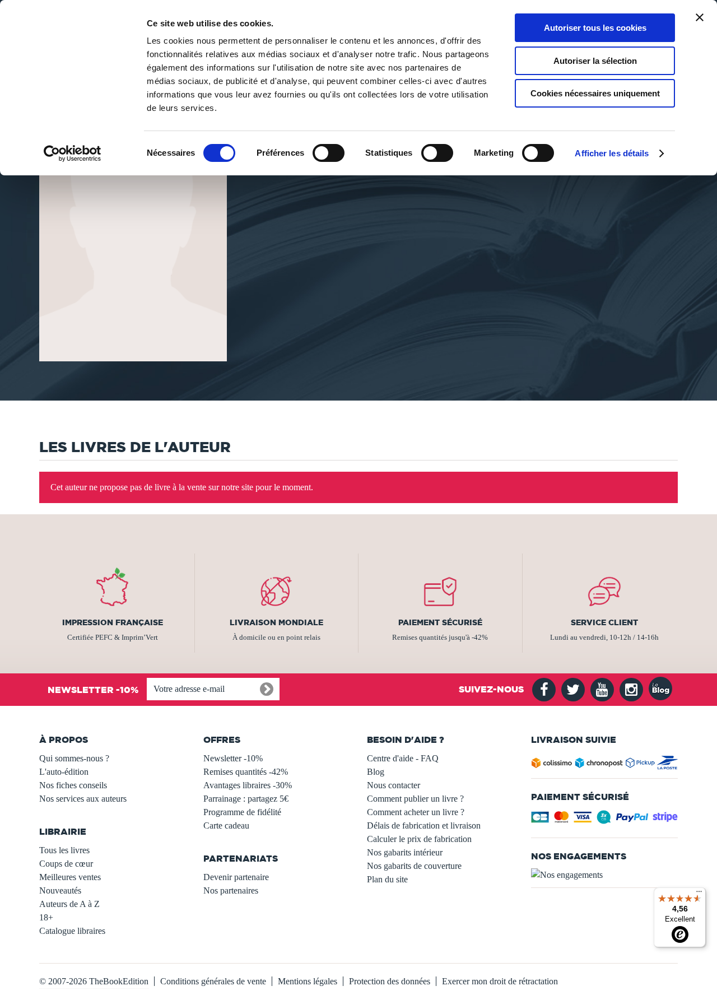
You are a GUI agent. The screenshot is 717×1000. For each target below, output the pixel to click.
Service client (604, 622)
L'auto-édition (64, 771)
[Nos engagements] (604, 875)
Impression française (112, 622)
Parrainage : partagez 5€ (245, 798)
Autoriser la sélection (595, 61)
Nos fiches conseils (73, 785)
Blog (375, 771)
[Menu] (699, 894)
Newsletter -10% (233, 758)
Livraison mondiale (276, 622)
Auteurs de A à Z (69, 904)
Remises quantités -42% (245, 771)
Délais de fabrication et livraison (424, 825)
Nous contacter (393, 785)
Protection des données (389, 981)
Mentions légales (307, 981)
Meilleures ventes (70, 877)
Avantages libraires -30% (247, 785)
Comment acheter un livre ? (415, 812)
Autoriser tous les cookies (595, 27)
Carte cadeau (226, 825)
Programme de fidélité (242, 812)
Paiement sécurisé (440, 622)
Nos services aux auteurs (83, 798)
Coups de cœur (66, 863)
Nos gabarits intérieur (405, 852)
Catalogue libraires (72, 931)
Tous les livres (64, 850)
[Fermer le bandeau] (700, 17)
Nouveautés (60, 890)
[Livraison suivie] (604, 765)
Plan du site (387, 879)
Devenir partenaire (236, 877)
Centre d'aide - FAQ (403, 758)
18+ (46, 917)
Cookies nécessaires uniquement (595, 93)
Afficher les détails (612, 153)
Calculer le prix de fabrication (419, 839)
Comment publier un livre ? (415, 798)
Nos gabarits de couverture (414, 866)
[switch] (328, 153)
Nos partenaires (230, 890)
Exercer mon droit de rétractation (500, 981)
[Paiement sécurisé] (604, 820)
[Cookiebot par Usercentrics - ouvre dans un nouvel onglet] (73, 153)
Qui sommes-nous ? (74, 758)
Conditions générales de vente (213, 981)
